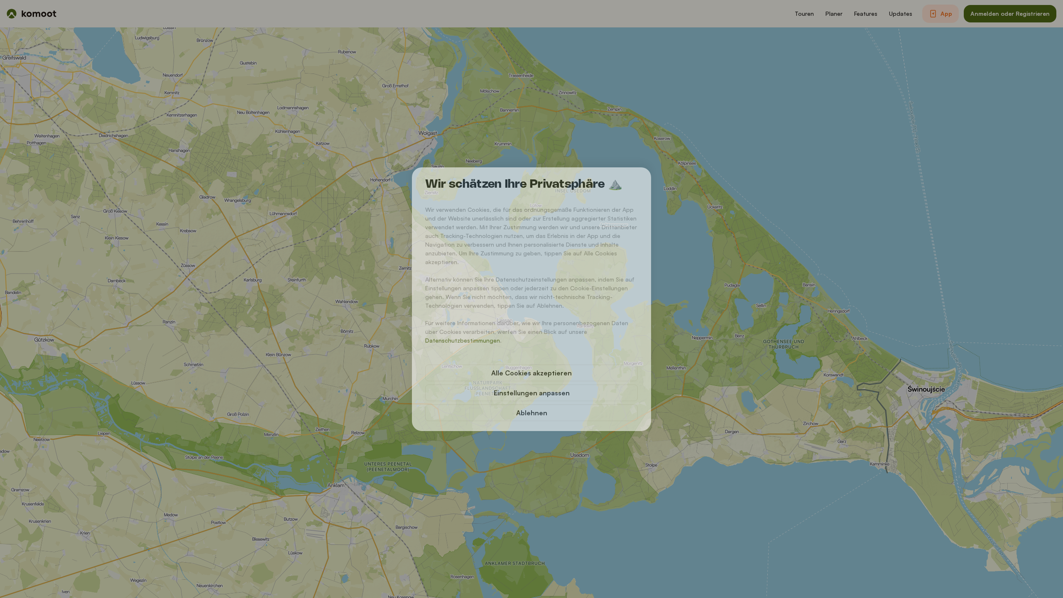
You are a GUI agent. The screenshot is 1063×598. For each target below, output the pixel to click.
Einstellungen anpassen (532, 393)
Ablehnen (531, 413)
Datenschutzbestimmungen (462, 340)
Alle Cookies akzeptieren (531, 373)
